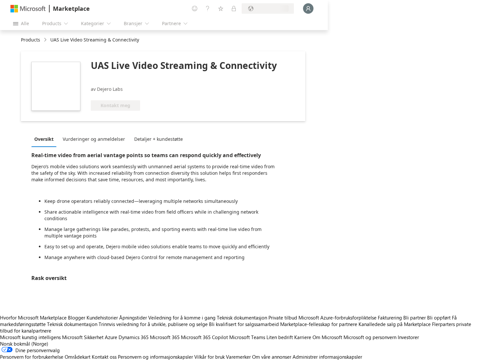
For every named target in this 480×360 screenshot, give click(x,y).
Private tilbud (282, 317)
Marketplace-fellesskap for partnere (318, 324)
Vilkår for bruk (209, 356)
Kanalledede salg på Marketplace (395, 324)
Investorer (408, 337)
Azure (111, 337)
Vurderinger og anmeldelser (94, 139)
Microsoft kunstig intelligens (30, 337)
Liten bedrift (279, 337)
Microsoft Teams (247, 337)
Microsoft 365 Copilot (204, 337)
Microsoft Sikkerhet (83, 337)
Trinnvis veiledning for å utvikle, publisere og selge (153, 324)
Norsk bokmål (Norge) (24, 343)
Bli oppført (439, 317)
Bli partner (414, 317)
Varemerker (238, 356)
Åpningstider (133, 317)
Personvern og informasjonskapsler (155, 356)
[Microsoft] (28, 8)
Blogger (76, 317)
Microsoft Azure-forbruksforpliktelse (338, 317)
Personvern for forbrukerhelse (31, 356)
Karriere (302, 337)
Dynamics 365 (134, 337)
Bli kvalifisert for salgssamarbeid (244, 324)
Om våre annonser (271, 356)
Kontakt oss (104, 356)
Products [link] (30, 40)
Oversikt (44, 139)
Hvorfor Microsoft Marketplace (33, 317)
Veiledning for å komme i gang (182, 317)
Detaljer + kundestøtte (158, 139)
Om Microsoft (327, 337)
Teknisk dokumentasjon (242, 317)
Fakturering (390, 317)
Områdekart (77, 356)
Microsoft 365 (165, 337)
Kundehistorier (102, 317)
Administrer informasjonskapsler (327, 356)
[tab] (45, 139)
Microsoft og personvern (370, 337)
